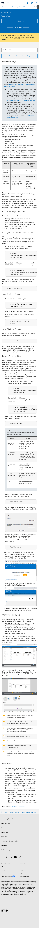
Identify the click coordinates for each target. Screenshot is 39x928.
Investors (4, 832)
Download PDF (19, 21)
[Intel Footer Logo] (5, 910)
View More (17, 28)
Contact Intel (5, 823)
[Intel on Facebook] (2, 857)
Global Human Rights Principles (15, 891)
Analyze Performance (19, 807)
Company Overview (8, 819)
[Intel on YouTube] (15, 857)
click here (17, 37)
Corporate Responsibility (9, 841)
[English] (31, 2)
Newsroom (5, 828)
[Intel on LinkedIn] (11, 857)
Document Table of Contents (18, 56)
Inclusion (4, 845)
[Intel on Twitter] (6, 857)
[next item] (38, 7)
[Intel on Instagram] (20, 857)
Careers (4, 837)
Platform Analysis (29, 101)
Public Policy (5, 850)
